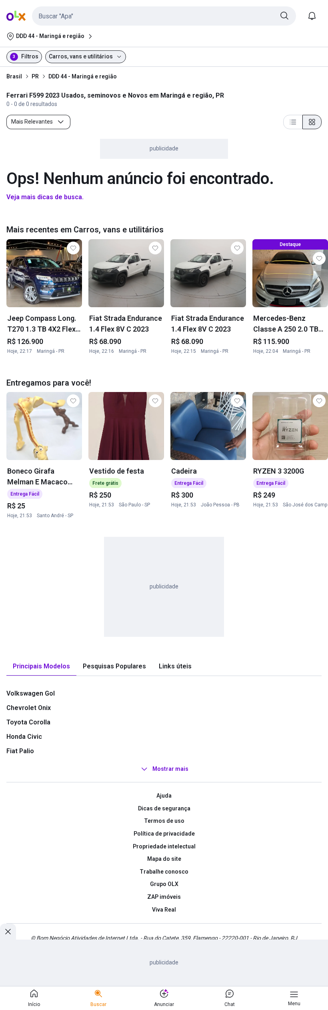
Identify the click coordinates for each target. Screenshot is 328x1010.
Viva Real (164, 909)
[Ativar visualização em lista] (292, 122)
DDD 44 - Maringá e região (82, 76)
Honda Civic (24, 736)
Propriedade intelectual (164, 846)
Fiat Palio (20, 751)
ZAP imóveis (164, 897)
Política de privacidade (164, 833)
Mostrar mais (170, 769)
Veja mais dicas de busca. (45, 197)
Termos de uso (164, 821)
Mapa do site (164, 859)
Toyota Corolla (28, 722)
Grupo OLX (164, 884)
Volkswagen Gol (30, 693)
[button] (164, 16)
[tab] (41, 667)
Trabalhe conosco (164, 871)
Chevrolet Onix (28, 708)
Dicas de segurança (164, 808)
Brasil (14, 76)
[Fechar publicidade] (8, 932)
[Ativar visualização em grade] (312, 122)
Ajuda (164, 795)
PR (35, 76)
